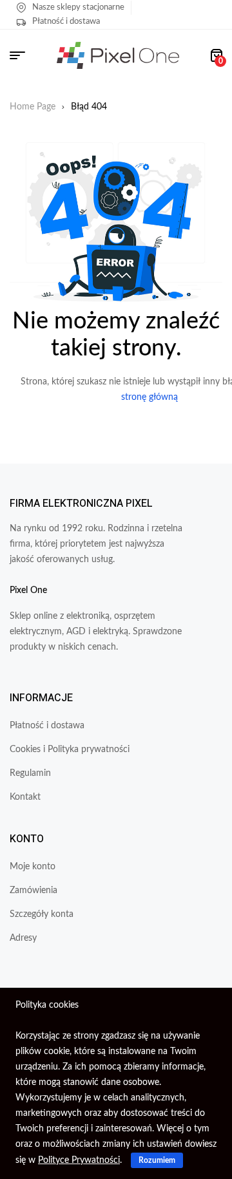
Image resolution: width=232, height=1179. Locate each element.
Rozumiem (157, 1160)
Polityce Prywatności (79, 1160)
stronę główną (149, 397)
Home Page (32, 106)
